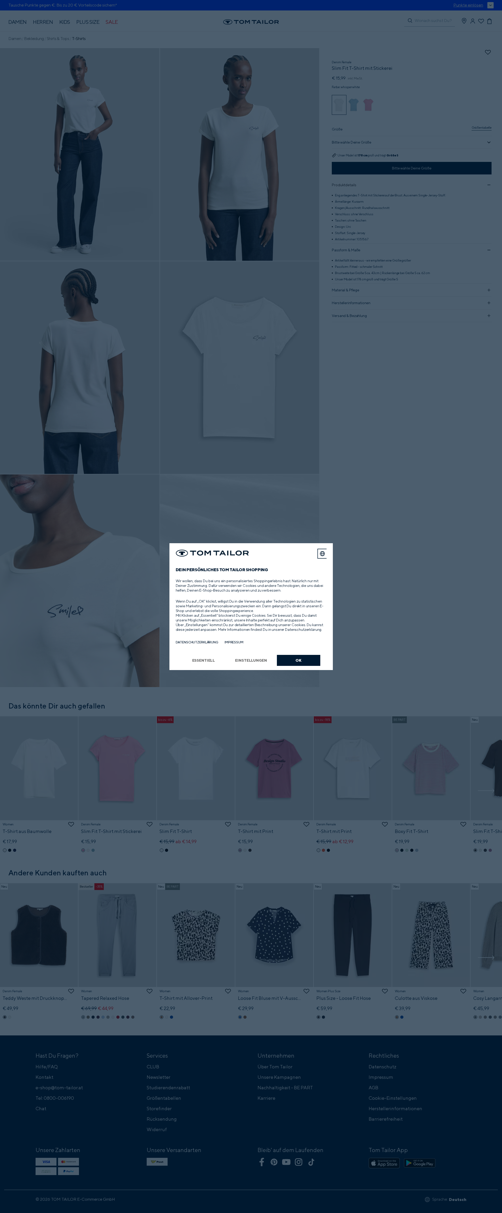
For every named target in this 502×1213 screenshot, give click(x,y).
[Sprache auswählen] (322, 553)
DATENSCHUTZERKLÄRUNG (197, 642)
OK (298, 660)
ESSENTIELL (203, 660)
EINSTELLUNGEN (251, 660)
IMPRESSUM (234, 642)
